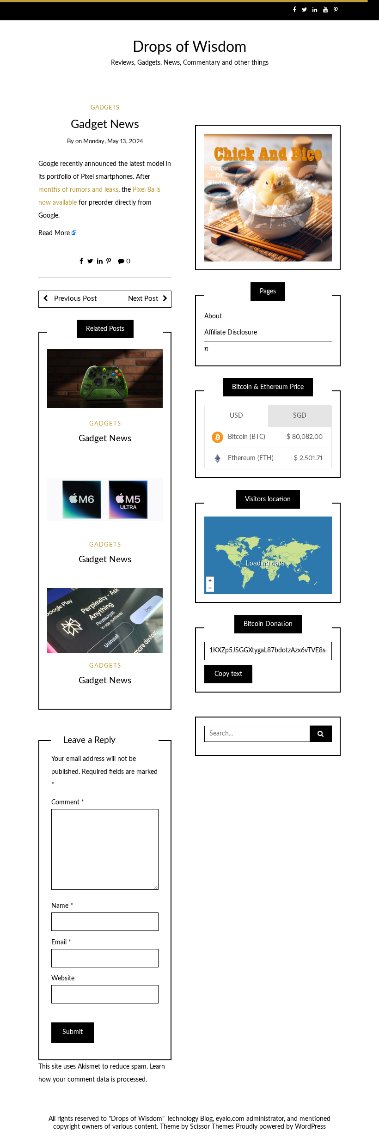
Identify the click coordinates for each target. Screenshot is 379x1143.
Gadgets (105, 108)
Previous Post (74, 298)
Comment (67, 802)
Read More (54, 233)
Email (61, 942)
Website (62, 978)
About (213, 316)
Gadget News (105, 438)
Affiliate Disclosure (230, 332)
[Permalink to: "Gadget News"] (105, 378)
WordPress (310, 1127)
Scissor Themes (212, 1127)
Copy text (228, 674)
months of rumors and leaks (78, 190)
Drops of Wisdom (189, 47)
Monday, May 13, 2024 (113, 142)
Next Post (143, 298)
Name (62, 906)
